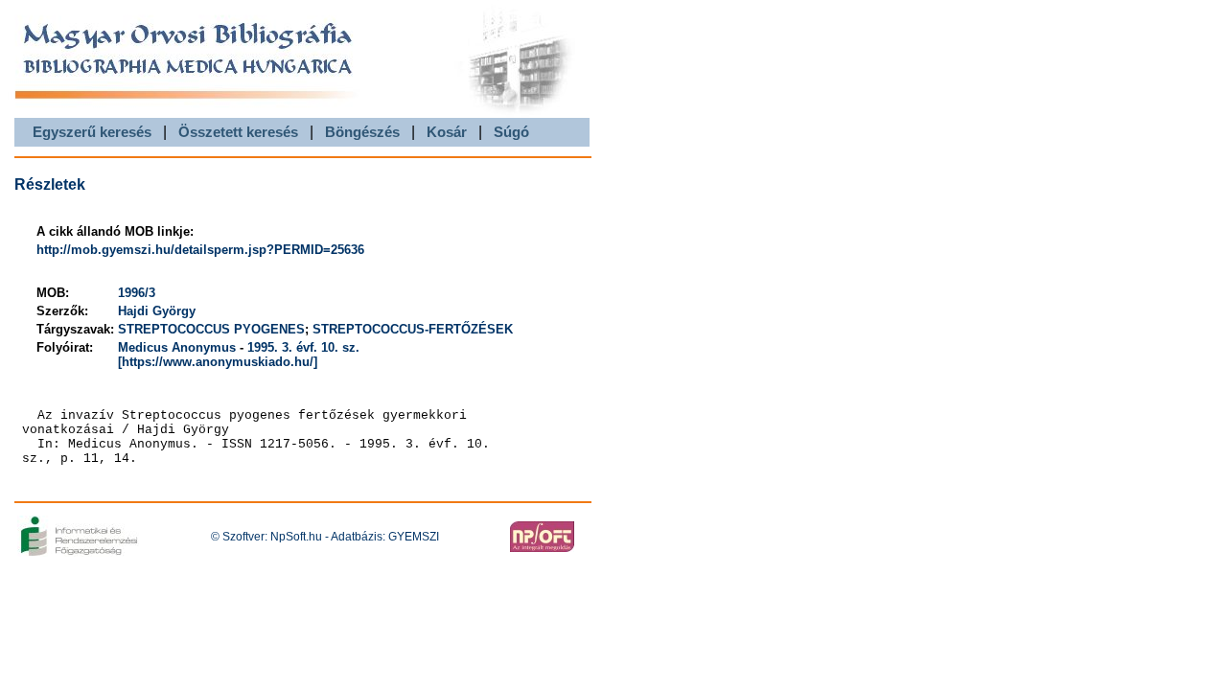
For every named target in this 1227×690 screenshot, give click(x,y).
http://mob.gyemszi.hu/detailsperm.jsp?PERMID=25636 (200, 249)
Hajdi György (157, 311)
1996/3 (136, 293)
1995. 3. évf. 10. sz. (303, 347)
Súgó (511, 132)
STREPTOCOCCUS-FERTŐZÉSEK (413, 329)
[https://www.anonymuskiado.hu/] (217, 362)
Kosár (447, 132)
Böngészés (362, 132)
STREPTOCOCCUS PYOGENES (211, 329)
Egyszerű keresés (92, 132)
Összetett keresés (238, 132)
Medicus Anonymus (177, 347)
